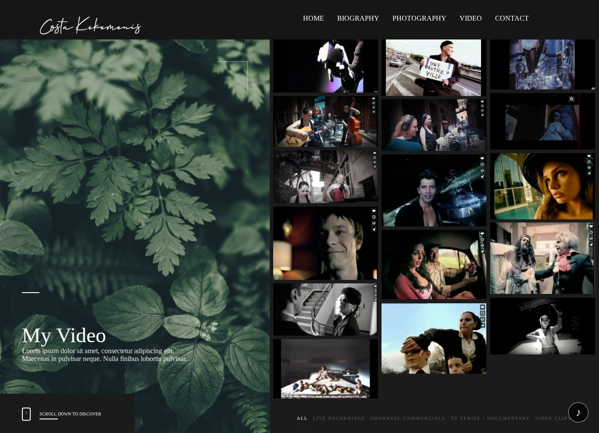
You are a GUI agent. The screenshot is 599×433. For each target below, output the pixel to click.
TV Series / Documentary (490, 420)
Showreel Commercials (408, 420)
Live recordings (339, 420)
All (302, 420)
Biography (358, 18)
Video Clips (553, 420)
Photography (419, 18)
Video (471, 18)
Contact (512, 18)
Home (313, 18)
